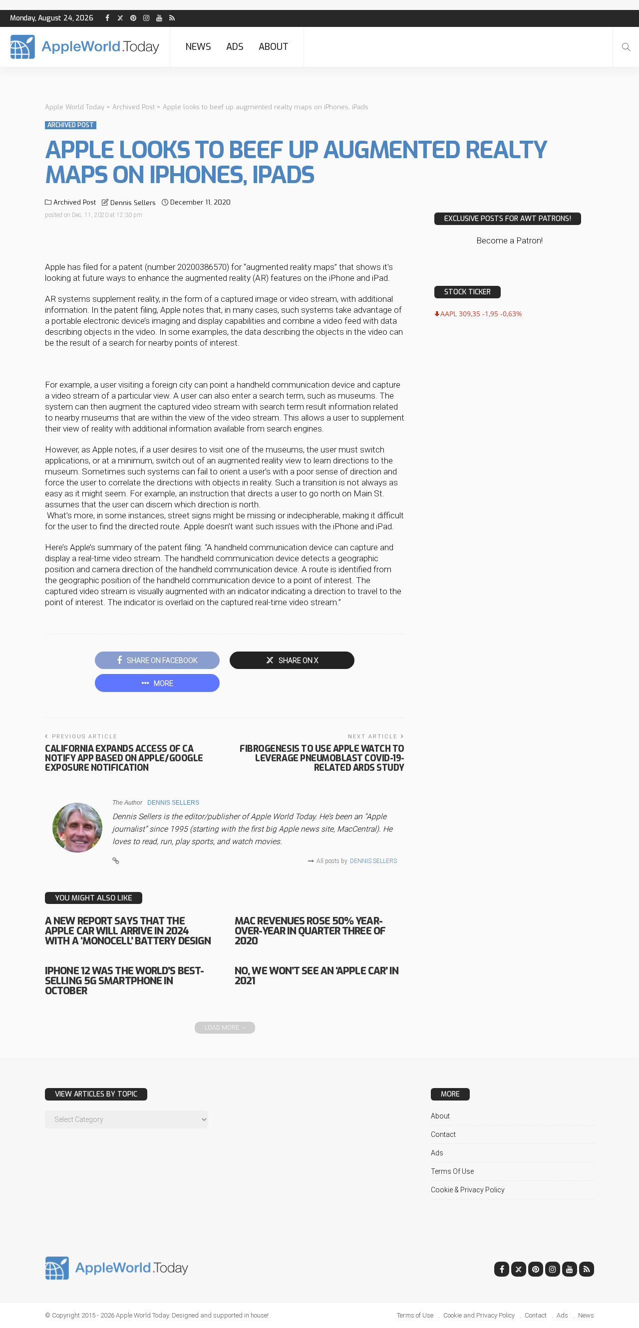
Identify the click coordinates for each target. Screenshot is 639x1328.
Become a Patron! (509, 240)
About (274, 47)
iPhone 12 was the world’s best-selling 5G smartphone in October (124, 981)
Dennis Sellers (133, 203)
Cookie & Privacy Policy (468, 1190)
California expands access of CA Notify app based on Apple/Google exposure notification (124, 758)
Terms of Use (452, 1171)
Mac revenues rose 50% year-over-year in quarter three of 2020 (310, 931)
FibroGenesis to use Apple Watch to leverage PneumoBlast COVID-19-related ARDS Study (322, 758)
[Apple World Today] (85, 47)
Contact (443, 1134)
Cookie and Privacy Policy (479, 1315)
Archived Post (70, 125)
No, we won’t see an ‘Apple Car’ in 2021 (316, 976)
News (198, 47)
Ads (235, 47)
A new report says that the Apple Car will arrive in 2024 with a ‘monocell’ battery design (128, 931)
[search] (626, 47)
